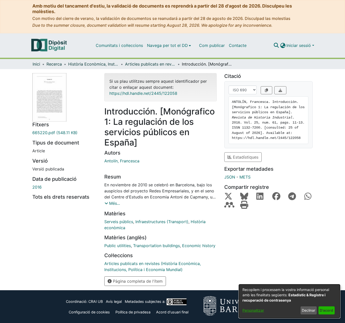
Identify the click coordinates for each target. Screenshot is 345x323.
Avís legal (114, 301)
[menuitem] (169, 45)
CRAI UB (95, 301)
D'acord (326, 310)
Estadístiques (245, 157)
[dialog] (289, 301)
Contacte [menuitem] (238, 45)
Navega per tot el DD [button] (167, 45)
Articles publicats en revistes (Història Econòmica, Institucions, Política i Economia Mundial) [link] (150, 64)
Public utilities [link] (117, 245)
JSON (229, 177)
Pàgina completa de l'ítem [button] (137, 281)
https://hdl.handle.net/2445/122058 (143, 93)
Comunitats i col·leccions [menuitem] (119, 45)
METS (245, 177)
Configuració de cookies (89, 312)
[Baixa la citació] (280, 90)
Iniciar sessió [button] (299, 45)
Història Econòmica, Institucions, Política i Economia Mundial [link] (93, 64)
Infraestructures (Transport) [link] (161, 221)
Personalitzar (253, 310)
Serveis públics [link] (118, 221)
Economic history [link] (198, 245)
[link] (64, 133)
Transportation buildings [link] (156, 245)
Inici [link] (36, 64)
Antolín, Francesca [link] (121, 160)
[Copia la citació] (266, 90)
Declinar (308, 310)
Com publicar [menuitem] (212, 45)
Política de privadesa (133, 312)
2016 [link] (37, 187)
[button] (276, 45)
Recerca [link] (54, 64)
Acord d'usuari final (172, 312)
